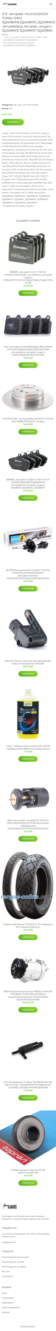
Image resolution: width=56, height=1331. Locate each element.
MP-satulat (33, 105)
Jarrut (25, 105)
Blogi (4, 1293)
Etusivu (5, 34)
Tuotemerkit (7, 1276)
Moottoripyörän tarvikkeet (14, 1266)
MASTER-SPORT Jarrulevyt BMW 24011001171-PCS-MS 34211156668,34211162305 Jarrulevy (28, 420)
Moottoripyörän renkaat (13, 1262)
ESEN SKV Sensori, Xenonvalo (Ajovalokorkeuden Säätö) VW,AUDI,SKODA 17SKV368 (28, 662)
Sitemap (5, 1312)
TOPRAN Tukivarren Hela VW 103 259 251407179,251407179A (28, 1171)
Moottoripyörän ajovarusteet (15, 1257)
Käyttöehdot (7, 1302)
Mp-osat (17, 105)
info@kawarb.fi (9, 1242)
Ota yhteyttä (7, 1298)
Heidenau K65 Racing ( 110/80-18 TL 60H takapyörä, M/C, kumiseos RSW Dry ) (28, 925)
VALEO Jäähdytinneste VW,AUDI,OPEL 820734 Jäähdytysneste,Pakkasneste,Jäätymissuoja (28, 747)
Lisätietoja (12, 122)
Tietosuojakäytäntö (11, 1307)
